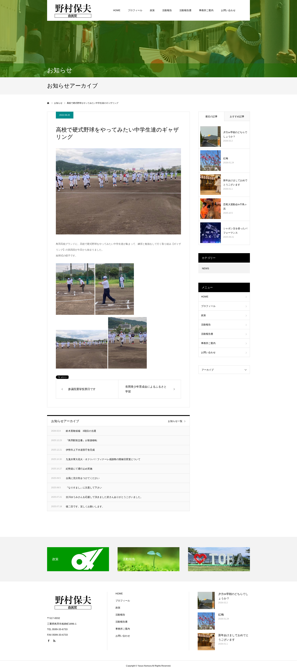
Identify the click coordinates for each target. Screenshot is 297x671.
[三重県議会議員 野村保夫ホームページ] (73, 10)
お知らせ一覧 (175, 421)
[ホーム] (48, 103)
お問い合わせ (228, 10)
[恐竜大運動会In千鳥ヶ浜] (210, 208)
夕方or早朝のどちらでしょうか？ (235, 134)
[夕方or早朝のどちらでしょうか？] (210, 136)
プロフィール (135, 10)
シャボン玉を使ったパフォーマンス (235, 230)
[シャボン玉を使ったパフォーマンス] (210, 232)
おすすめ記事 (237, 116)
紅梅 (225, 158)
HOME (116, 10)
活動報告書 (185, 10)
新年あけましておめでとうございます (235, 182)
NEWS (205, 268)
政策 (152, 10)
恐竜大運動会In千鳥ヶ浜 (235, 206)
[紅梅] (210, 160)
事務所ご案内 (206, 10)
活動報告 (167, 10)
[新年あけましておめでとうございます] (210, 184)
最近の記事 (211, 116)
